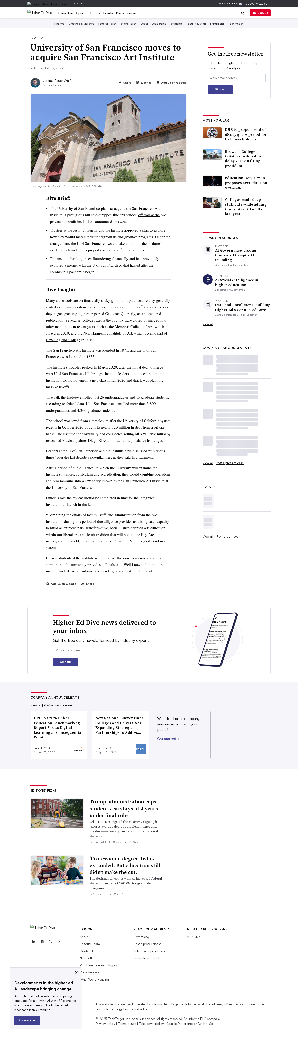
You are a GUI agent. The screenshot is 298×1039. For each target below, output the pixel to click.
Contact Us (88, 951)
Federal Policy (107, 23)
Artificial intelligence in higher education (236, 282)
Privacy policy (105, 1024)
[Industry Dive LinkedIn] (33, 942)
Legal (144, 23)
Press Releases (126, 13)
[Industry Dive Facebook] (42, 942)
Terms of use (127, 1024)
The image (36, 186)
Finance (59, 23)
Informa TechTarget (166, 1004)
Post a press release (230, 463)
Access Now (27, 1020)
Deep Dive (65, 13)
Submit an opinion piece (150, 951)
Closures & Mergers (81, 23)
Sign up (263, 12)
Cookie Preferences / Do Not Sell (190, 1024)
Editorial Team (90, 944)
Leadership (159, 23)
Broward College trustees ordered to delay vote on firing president (243, 158)
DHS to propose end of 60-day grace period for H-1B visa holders (246, 134)
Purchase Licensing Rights (98, 965)
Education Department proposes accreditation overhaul (246, 182)
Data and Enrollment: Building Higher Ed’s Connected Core (243, 307)
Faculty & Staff (196, 23)
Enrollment (217, 23)
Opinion (81, 13)
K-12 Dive (78, 3)
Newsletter (87, 958)
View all (208, 324)
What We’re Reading (94, 979)
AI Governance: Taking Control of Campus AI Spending (235, 255)
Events (108, 13)
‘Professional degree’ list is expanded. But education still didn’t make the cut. (125, 865)
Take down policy (151, 1024)
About (84, 937)
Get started (168, 738)
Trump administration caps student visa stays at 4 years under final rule (124, 808)
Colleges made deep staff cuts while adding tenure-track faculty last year (246, 206)
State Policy (129, 23)
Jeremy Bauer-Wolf (57, 81)
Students (176, 23)
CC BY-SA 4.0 (94, 186)
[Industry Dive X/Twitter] (50, 942)
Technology (236, 23)
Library (95, 13)
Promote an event (228, 536)
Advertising (141, 937)
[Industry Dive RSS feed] (59, 942)
